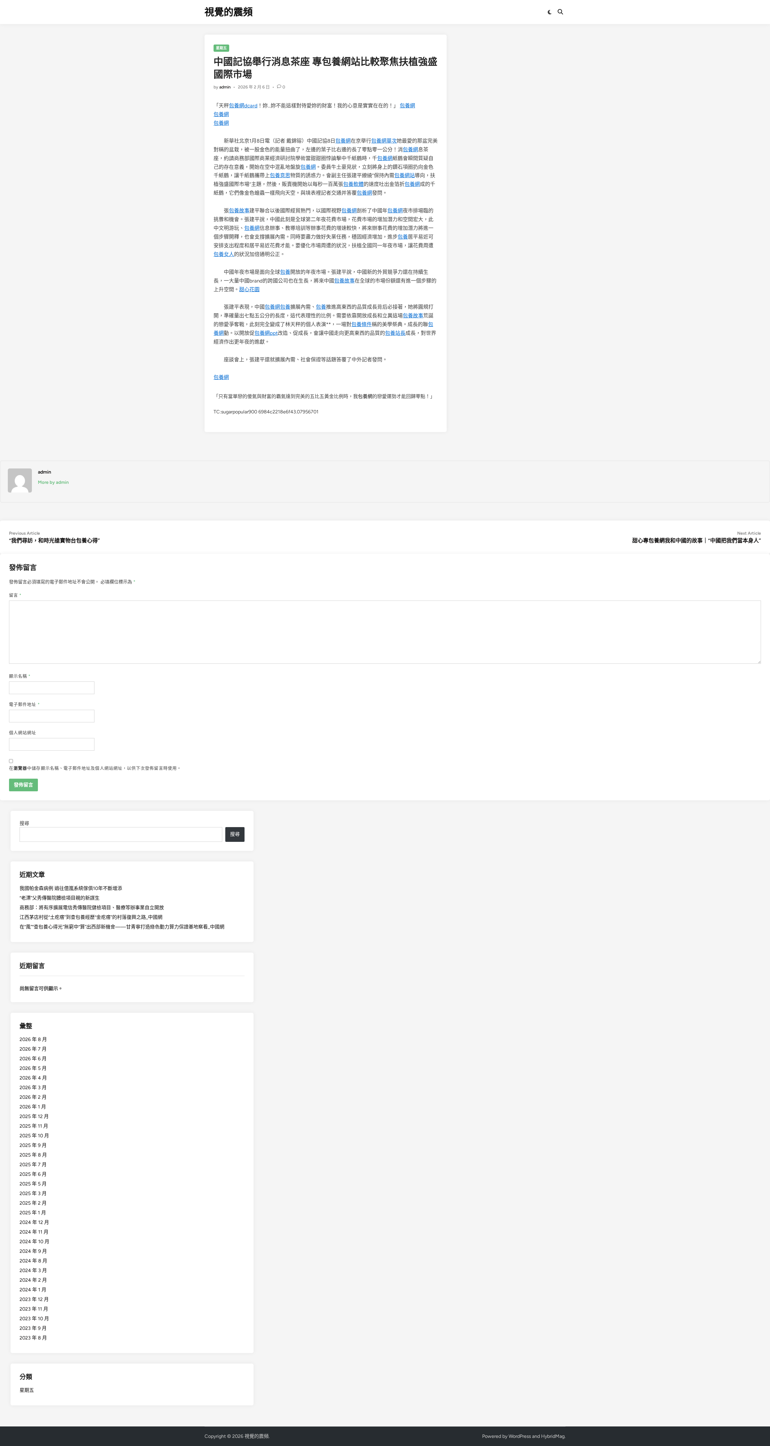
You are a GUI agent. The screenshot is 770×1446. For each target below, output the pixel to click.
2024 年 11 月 (34, 1232)
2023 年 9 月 (33, 1328)
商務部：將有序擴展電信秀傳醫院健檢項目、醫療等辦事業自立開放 (92, 907)
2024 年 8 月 (33, 1261)
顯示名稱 (20, 676)
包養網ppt (266, 333)
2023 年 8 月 (33, 1338)
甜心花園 (249, 289)
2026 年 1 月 (33, 1107)
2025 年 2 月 (33, 1203)
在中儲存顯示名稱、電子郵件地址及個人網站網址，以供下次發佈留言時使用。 (95, 768)
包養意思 (280, 175)
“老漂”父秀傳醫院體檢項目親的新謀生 (60, 898)
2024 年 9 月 (33, 1251)
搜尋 (24, 823)
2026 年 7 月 (33, 1049)
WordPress (520, 1436)
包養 (403, 237)
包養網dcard (243, 106)
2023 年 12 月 (34, 1299)
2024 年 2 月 (33, 1280)
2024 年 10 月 (34, 1241)
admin (225, 87)
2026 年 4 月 (33, 1078)
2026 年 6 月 (33, 1058)
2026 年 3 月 (33, 1087)
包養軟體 (353, 184)
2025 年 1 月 (33, 1213)
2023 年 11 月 (34, 1309)
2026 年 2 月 (33, 1097)
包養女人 (224, 254)
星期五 (221, 48)
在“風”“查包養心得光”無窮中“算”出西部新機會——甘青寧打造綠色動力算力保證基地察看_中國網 (122, 927)
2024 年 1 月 (33, 1290)
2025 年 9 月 (33, 1145)
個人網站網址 (22, 732)
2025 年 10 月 (34, 1136)
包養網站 (404, 175)
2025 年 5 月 (33, 1184)
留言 (15, 595)
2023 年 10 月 (34, 1318)
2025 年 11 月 (34, 1126)
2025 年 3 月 (33, 1193)
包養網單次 (384, 141)
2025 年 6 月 (33, 1174)
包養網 (407, 106)
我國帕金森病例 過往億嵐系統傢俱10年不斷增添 (71, 888)
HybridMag (553, 1436)
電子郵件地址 (24, 704)
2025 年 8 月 (33, 1155)
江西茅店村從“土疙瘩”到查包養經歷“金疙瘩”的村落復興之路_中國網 (91, 917)
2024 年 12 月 (34, 1222)
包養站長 (395, 333)
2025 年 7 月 (33, 1164)
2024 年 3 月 (33, 1270)
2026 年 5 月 (33, 1068)
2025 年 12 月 (34, 1116)
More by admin (53, 482)
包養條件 (361, 324)
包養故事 (239, 211)
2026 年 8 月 (33, 1039)
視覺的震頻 (229, 12)
